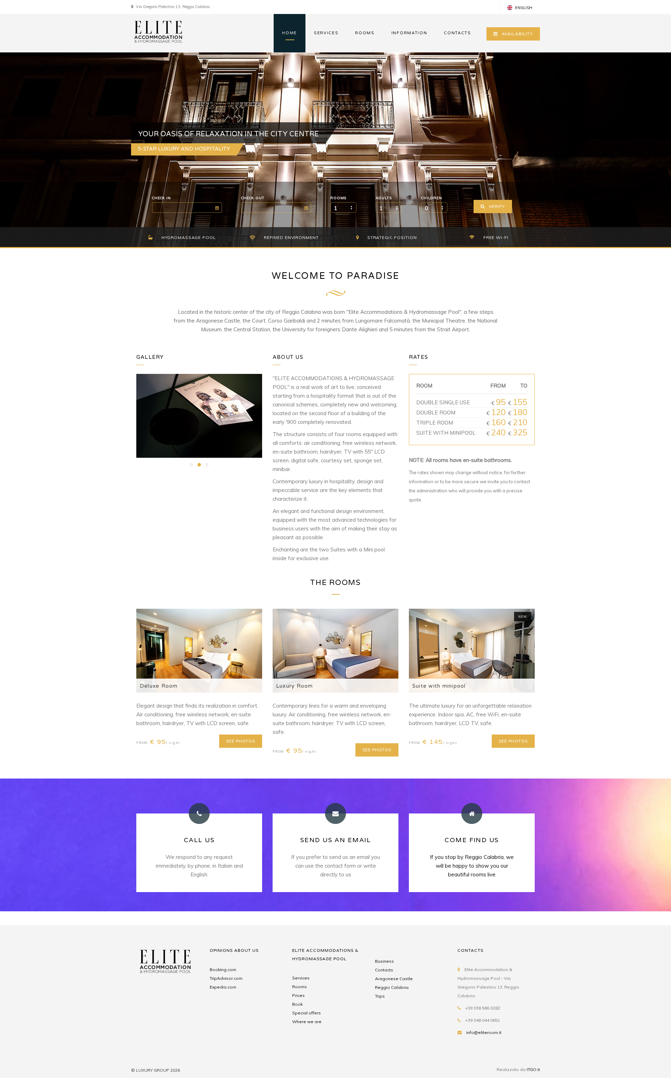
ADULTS (383, 198)
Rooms (299, 986)
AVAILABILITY (517, 33)
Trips (380, 996)
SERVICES (326, 33)
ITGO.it (533, 1069)
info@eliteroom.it (484, 1032)
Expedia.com (223, 987)
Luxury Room (294, 686)
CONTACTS (457, 33)
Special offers (306, 1012)
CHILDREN (431, 198)
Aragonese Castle (394, 978)
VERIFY (497, 206)
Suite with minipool (439, 686)
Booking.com (223, 969)
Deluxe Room (159, 686)
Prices (298, 995)
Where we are (307, 1021)
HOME (289, 33)
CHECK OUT (253, 198)
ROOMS (364, 33)
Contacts (384, 969)
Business (384, 961)
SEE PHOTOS (240, 741)
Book (297, 1004)
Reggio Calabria (392, 987)
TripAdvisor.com (226, 978)
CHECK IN (161, 198)
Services (301, 978)
